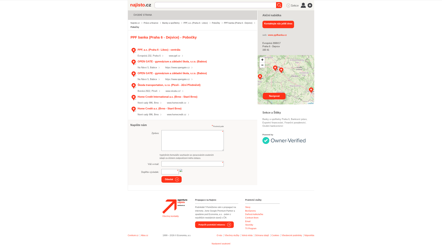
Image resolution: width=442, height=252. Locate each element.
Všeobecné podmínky (292, 235)
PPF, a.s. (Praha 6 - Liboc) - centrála (159, 49)
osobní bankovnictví (272, 126)
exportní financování (272, 122)
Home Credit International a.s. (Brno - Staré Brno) (167, 96)
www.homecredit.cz (176, 102)
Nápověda (309, 235)
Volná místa (247, 235)
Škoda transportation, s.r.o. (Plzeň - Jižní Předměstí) (169, 84)
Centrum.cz (133, 235)
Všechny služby (232, 235)
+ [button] (262, 60)
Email (248, 221)
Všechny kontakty (170, 216)
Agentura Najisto (174, 206)
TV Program (250, 228)
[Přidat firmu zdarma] (311, 5)
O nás (219, 235)
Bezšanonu (250, 211)
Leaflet (311, 103)
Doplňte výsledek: (150, 172)
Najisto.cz (142, 5)
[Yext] (287, 139)
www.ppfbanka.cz (277, 35)
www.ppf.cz (174, 55)
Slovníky (249, 225)
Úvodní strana (142, 15)
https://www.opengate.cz (177, 67)
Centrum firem (251, 218)
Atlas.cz (144, 235)
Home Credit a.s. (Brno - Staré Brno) (159, 108)
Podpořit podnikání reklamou (212, 225)
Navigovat (274, 96)
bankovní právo (299, 119)
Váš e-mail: (153, 164)
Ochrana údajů (262, 235)
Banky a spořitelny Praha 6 (276, 119)
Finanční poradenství (295, 122)
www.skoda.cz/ (173, 91)
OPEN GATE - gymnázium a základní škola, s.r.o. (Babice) (172, 61)
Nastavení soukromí (221, 243)
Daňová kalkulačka (254, 214)
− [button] (262, 65)
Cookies (275, 235)
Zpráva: (155, 133)
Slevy (247, 207)
